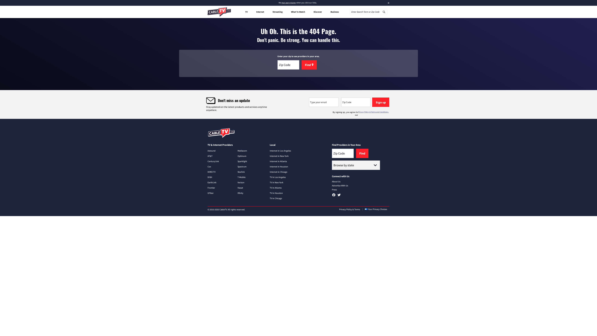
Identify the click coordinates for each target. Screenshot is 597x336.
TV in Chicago (276, 198)
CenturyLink (213, 161)
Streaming (277, 11)
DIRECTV (211, 171)
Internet (260, 11)
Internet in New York (279, 156)
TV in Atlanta (276, 187)
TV (246, 11)
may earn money (289, 2)
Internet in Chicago (278, 171)
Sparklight (242, 161)
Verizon (241, 182)
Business (335, 11)
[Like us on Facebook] (334, 196)
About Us (336, 181)
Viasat (240, 187)
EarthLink (212, 182)
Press (334, 189)
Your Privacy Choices (377, 209)
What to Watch (298, 11)
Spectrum (242, 166)
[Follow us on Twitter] (339, 196)
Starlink (241, 171)
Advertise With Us (340, 185)
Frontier (211, 187)
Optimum (242, 156)
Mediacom (242, 150)
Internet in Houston (279, 166)
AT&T (210, 156)
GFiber (211, 193)
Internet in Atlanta (278, 161)
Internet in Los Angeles (280, 150)
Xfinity (240, 193)
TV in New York (276, 182)
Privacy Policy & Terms (349, 209)
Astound (211, 150)
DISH (210, 177)
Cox (209, 166)
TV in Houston (276, 193)
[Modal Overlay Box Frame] (298, 104)
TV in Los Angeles (278, 177)
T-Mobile (241, 177)
